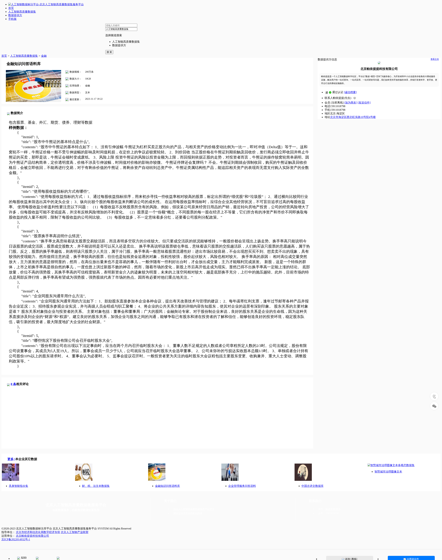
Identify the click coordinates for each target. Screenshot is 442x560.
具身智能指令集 (18, 485)
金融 (44, 55)
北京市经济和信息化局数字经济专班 (38, 532)
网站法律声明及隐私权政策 (187, 513)
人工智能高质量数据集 (126, 41)
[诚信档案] (350, 92)
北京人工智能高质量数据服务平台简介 (193, 509)
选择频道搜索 (113, 35)
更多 (11, 459)
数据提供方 (119, 45)
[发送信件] (364, 102)
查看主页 (435, 59)
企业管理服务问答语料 (242, 485)
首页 (4, 55)
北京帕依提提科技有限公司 (379, 69)
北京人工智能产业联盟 (74, 532)
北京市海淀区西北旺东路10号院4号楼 (353, 117)
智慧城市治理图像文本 (388, 471)
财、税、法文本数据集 (96, 485)
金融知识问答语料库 (167, 485)
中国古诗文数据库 (312, 485)
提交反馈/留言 (333, 509)
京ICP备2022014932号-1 (15, 539)
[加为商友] (350, 102)
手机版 (12, 18)
